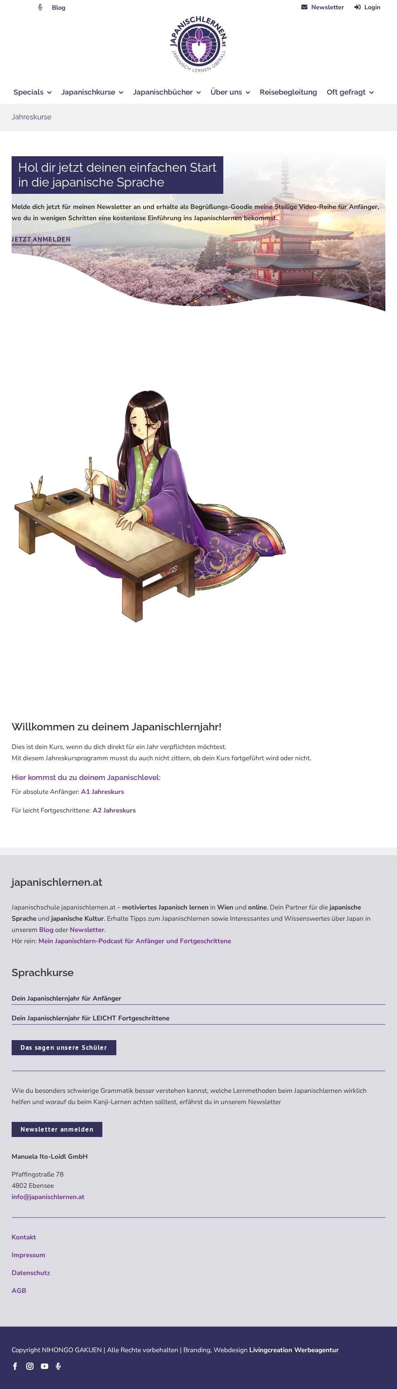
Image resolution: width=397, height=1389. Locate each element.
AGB (19, 1290)
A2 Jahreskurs (113, 810)
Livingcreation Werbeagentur (294, 1350)
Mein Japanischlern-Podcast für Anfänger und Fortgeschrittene (134, 941)
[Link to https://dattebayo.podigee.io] (40, 7)
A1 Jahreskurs (102, 791)
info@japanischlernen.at (48, 1196)
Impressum (28, 1255)
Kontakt (24, 1237)
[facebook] (15, 1366)
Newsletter (87, 929)
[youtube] (44, 1366)
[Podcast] (58, 1366)
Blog (59, 7)
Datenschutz (31, 1272)
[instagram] (29, 1366)
